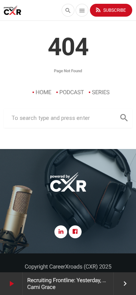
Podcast (71, 92)
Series (101, 92)
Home (43, 92)
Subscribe (110, 9)
